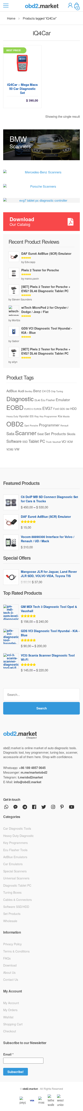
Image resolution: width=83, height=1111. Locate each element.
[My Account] (70, 6)
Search (41, 708)
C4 (44, 391)
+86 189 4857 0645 (32, 767)
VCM (70, 442)
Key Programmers (15, 843)
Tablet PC (37, 441)
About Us (9, 972)
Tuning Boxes (12, 892)
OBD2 (14, 423)
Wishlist (8, 1017)
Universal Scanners (16, 878)
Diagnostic (20, 398)
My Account (11, 1003)
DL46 (37, 400)
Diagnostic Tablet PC (17, 885)
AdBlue (11, 390)
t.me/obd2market (30, 777)
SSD (25, 442)
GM (67, 408)
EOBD (14, 407)
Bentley (28, 391)
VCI (64, 441)
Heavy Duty (12, 416)
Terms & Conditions (16, 951)
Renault (64, 425)
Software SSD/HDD (16, 906)
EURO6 (38, 408)
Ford (56, 409)
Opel (26, 425)
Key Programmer (48, 416)
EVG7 (47, 408)
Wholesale (10, 921)
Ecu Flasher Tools (15, 850)
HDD (73, 408)
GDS (62, 408)
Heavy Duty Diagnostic (18, 836)
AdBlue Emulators (15, 857)
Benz (37, 390)
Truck (49, 441)
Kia (60, 416)
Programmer (49, 424)
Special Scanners (15, 871)
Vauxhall (56, 441)
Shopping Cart (13, 1024)
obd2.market (30, 1089)
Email (8, 1054)
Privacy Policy (12, 944)
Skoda (71, 434)
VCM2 (9, 449)
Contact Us (10, 979)
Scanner (25, 433)
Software (13, 441)
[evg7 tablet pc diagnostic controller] (41, 200)
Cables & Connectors (17, 899)
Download (10, 965)
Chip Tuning (57, 391)
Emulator (63, 399)
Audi (21, 391)
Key (36, 416)
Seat (40, 434)
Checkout (9, 1031)
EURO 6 (28, 408)
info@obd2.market (27, 782)
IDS (32, 416)
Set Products (55, 433)
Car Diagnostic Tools (17, 828)
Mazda (66, 416)
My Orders (10, 1010)
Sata (10, 433)
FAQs (7, 958)
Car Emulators (13, 864)
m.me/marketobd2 (34, 772)
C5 (48, 391)
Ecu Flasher (48, 400)
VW (16, 449)
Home (11, 18)
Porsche (34, 425)
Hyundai (24, 416)
